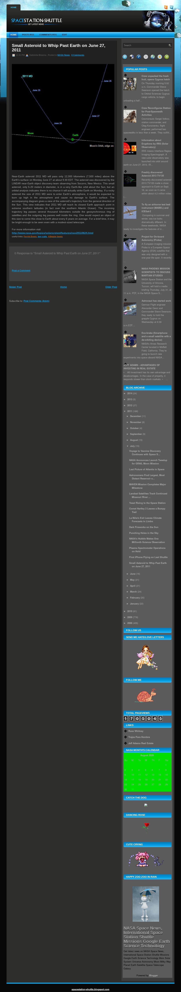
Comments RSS (48, 35)
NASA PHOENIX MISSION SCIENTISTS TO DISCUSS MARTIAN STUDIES (156, 272)
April (132, 585)
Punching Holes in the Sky (143, 533)
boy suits (42, 236)
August (134, 440)
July (132, 446)
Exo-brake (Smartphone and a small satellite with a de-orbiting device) (156, 336)
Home (13, 7)
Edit (64, 35)
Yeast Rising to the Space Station (147, 502)
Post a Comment (21, 270)
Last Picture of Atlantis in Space (146, 469)
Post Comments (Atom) (36, 301)
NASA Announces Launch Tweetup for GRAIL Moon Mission (148, 461)
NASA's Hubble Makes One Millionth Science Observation (147, 540)
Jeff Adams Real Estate (140, 743)
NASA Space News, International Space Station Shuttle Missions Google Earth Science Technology (147, 937)
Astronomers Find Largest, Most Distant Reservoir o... (147, 476)
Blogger (153, 975)
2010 (129, 611)
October (134, 428)
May (132, 579)
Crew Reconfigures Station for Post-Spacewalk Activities (156, 111)
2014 (129, 393)
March (133, 591)
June (132, 573)
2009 (129, 617)
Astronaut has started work (156, 300)
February (135, 597)
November (135, 422)
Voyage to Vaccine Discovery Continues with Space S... (145, 452)
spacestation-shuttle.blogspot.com (90, 989)
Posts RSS (28, 35)
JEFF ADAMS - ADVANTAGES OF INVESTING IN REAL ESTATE (142, 366)
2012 (129, 405)
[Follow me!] (172, 8)
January (134, 603)
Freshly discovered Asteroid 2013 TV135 (153, 174)
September (136, 434)
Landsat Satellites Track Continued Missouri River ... (148, 495)
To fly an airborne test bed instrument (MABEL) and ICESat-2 (156, 208)
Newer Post (15, 287)
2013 (129, 399)
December (135, 416)
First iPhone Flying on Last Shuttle (148, 557)
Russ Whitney (135, 731)
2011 (129, 411)
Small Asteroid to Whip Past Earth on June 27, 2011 (58, 47)
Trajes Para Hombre (139, 737)
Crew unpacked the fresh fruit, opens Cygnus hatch (156, 77)
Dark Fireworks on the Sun (143, 527)
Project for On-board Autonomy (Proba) (153, 238)
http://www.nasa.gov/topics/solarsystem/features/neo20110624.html (52, 232)
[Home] (35, 26)
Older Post (111, 287)
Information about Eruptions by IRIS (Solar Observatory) (155, 143)
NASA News (63, 55)
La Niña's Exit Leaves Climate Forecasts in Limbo (145, 519)
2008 (129, 623)
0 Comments (77, 55)
